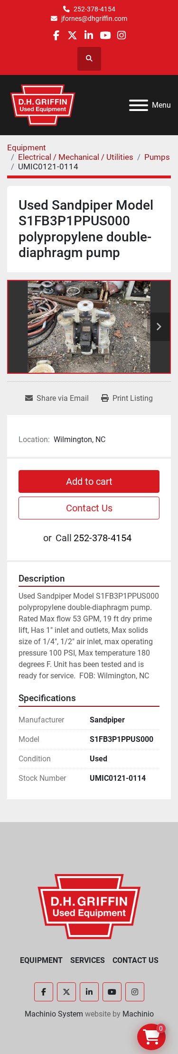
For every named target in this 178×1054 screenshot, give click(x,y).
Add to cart (89, 481)
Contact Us (89, 508)
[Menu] (138, 105)
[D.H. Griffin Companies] (89, 905)
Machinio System (54, 1013)
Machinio (138, 1013)
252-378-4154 (94, 9)
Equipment (41, 960)
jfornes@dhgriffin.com (94, 18)
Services (87, 960)
